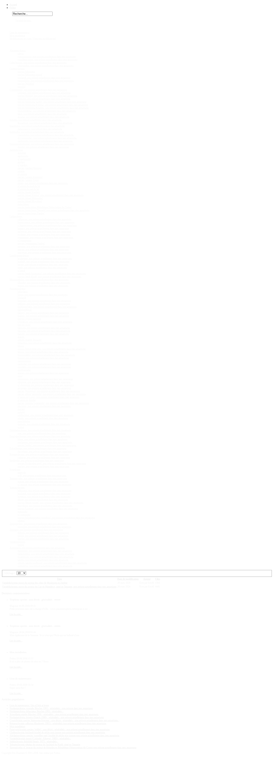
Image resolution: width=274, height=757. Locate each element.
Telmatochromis (17, 487)
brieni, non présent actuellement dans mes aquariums (42, 439)
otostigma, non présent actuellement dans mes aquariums (44, 526)
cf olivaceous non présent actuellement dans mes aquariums (46, 385)
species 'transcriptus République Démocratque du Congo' (45, 207)
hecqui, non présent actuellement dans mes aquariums (43, 264)
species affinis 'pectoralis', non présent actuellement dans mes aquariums (52, 394)
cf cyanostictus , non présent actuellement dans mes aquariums (47, 138)
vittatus (21, 520)
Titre (59, 579)
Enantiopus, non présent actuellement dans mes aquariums (37, 126)
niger (20, 376)
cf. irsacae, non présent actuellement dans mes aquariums (44, 484)
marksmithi (23, 156)
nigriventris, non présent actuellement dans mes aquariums (45, 379)
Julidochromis (16, 150)
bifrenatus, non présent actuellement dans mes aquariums (44, 490)
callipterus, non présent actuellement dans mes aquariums (45, 219)
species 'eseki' (24, 324)
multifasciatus (24, 370)
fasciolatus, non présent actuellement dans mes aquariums (45, 451)
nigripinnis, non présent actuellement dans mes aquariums (45, 442)
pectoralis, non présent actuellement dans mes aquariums (44, 388)
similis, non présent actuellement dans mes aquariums (43, 418)
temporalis (22, 511)
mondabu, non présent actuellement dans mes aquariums (44, 367)
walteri (21, 427)
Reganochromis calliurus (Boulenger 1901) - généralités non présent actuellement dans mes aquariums (58, 723)
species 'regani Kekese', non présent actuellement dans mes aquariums (51, 195)
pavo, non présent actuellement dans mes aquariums (42, 114)
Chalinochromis (17, 68)
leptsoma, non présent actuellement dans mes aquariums (44, 98)
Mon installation (17, 35)
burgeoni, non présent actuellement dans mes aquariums (44, 496)
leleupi (21, 346)
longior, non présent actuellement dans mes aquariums (43, 358)
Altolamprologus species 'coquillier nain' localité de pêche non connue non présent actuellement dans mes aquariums (64, 735)
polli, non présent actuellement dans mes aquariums (42, 475)
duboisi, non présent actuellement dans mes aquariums (43, 532)
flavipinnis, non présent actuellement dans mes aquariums (45, 550)
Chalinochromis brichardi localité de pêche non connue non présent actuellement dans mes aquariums (57, 732)
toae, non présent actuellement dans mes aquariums (42, 433)
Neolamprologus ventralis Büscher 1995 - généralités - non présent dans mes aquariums (51, 708)
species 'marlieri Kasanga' (30, 168)
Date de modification (128, 579)
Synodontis (15, 469)
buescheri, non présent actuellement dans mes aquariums (44, 300)
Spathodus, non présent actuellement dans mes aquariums (37, 460)
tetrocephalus (24, 421)
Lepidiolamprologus (19, 255)
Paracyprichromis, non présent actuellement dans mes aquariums (40, 436)
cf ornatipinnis (24, 240)
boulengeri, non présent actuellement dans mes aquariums (45, 258)
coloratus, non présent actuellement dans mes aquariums (44, 92)
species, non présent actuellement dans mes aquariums (43, 249)
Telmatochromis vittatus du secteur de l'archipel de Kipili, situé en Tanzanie (45, 744)
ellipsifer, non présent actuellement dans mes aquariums (44, 282)
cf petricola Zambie (27, 400)
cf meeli (21, 270)
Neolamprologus (17, 288)
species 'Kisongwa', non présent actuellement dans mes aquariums (49, 391)
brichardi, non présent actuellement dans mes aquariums (44, 77)
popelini (21, 86)
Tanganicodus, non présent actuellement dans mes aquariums (38, 478)
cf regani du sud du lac (28, 189)
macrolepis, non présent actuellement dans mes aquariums (45, 505)
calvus (21, 53)
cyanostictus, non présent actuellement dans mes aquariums (46, 135)
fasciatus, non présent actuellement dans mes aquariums (44, 330)
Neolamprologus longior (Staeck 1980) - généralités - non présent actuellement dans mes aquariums (57, 717)
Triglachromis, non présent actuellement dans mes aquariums (38, 523)
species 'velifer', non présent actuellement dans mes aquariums (47, 445)
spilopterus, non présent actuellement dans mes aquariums (45, 566)
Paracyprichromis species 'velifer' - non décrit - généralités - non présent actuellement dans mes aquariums (60, 729)
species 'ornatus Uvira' (28, 180)
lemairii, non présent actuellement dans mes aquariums (43, 228)
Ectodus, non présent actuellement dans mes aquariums (36, 120)
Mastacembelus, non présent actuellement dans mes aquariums (39, 279)
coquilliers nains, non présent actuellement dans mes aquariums (47, 59)
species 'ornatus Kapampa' (30, 177)
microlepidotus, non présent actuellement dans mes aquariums (47, 110)
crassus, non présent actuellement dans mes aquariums (43, 315)
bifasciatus (23, 291)
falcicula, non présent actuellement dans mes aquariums (44, 327)
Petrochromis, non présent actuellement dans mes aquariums (38, 448)
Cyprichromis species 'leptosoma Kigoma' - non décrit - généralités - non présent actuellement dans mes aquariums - (64, 720)
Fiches (13, 7)
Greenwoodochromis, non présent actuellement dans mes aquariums (42, 144)
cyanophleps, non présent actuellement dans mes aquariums (46, 80)
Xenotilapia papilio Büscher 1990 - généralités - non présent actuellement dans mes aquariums (54, 714)
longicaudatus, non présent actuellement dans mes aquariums (46, 355)
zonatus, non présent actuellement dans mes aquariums (43, 117)
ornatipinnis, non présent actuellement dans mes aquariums (45, 237)
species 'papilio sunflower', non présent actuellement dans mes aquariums (52, 563)
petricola (22, 472)
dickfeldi (22, 153)
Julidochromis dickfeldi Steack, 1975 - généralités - (34, 741)
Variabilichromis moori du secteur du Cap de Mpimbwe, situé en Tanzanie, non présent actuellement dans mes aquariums (59, 586)
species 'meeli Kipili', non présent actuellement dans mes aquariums (49, 276)
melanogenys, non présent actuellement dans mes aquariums (46, 553)
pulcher (21, 409)
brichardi (22, 297)
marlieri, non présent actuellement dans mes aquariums (43, 466)
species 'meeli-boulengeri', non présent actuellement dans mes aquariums (52, 273)
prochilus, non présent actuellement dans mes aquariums (44, 406)
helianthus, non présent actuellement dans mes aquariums (45, 343)
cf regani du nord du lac (29, 186)
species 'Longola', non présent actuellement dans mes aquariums (48, 508)
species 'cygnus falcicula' (29, 318)
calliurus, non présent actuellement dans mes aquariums (44, 303)
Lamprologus (16, 216)
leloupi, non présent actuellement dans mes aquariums (43, 352)
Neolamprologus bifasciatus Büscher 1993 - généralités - (36, 711)
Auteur (147, 579)
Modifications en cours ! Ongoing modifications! (33, 38)
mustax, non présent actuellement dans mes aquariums (43, 373)
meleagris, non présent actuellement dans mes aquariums (44, 231)
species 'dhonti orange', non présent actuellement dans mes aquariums (50, 502)
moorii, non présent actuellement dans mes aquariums (43, 285)
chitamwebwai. (25, 309)
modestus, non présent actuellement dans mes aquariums (44, 364)
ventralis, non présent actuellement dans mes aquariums (44, 424)
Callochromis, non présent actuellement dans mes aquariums (38, 62)
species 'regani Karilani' (29, 192)
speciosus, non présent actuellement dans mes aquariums (44, 252)
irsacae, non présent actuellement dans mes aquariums (43, 481)
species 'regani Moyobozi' (30, 201)
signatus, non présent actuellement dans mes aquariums (44, 246)
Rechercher (7, 13)
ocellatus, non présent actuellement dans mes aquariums (44, 234)
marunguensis (24, 361)
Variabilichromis (23, 20)
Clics (157, 579)
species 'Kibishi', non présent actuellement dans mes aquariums (47, 95)
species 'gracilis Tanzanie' (30, 340)
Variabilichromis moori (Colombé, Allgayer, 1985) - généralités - (40, 738)
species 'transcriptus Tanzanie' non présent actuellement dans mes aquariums (53, 210)
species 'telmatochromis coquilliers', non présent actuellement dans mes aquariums (56, 517)
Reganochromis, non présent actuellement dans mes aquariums (39, 454)
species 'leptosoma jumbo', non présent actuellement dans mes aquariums (52, 101)
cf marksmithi (24, 159)
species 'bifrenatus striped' (30, 74)
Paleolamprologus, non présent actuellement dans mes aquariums (40, 430)
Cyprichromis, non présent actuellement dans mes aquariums (38, 89)
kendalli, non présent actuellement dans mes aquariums (43, 261)
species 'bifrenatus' (26, 71)
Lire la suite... (16, 614)
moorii (21, 544)
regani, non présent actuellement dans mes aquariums (43, 183)
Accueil (13, 4)
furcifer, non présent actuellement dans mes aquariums (43, 333)
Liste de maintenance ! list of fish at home (29, 705)
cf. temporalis (24, 514)
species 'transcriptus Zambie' (31, 213)
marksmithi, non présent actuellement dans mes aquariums (45, 141)
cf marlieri (22, 165)
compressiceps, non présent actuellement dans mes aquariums (47, 56)
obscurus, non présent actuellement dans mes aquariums (44, 382)
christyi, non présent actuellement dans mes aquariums (43, 147)
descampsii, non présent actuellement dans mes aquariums (45, 123)
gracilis (21, 337)
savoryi (21, 412)
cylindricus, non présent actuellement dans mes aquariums (45, 321)
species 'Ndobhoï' (26, 83)
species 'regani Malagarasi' (30, 198)
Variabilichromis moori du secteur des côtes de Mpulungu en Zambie (34, 582)
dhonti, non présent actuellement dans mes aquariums (43, 499)
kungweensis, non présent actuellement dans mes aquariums (46, 222)
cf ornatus (22, 174)
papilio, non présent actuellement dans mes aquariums (43, 560)
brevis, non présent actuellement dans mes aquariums (43, 294)
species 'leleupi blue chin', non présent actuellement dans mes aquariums (52, 349)
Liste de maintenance (19, 32)
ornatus (21, 171)
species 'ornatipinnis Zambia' (31, 243)
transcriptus (23, 204)
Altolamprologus (18, 50)
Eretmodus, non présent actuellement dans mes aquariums (37, 132)
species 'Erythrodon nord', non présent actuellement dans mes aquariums (52, 463)
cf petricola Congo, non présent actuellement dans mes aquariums (48, 397)
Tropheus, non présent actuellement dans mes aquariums (36, 529)
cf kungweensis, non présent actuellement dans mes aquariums (47, 225)
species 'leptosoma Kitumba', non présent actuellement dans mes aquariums (53, 107)
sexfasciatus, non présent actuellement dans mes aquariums (45, 415)
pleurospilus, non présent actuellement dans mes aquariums (46, 65)
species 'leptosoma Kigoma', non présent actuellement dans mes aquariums (53, 104)
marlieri (21, 162)
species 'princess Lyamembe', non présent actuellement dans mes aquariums (53, 403)
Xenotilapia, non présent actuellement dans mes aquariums (37, 547)
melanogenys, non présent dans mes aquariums (40, 129)
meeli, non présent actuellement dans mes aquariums (42, 267)
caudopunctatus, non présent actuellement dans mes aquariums (47, 306)
